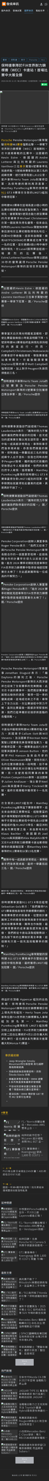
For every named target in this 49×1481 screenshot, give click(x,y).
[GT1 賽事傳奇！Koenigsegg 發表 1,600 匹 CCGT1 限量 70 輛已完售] (12, 1152)
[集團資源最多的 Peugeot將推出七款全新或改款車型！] (9, 1421)
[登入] (41, 4)
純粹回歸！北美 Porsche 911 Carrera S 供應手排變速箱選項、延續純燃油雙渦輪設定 (33, 1242)
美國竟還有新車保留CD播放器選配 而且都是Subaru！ (32, 1448)
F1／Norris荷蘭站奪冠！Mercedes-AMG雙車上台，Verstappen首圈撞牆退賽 (33, 1125)
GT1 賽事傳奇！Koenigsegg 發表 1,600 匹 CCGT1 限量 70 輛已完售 (32, 1152)
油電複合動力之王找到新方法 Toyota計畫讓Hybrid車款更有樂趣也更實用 (33, 1407)
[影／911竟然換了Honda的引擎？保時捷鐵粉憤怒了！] (9, 1296)
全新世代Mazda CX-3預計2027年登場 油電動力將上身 (32, 1380)
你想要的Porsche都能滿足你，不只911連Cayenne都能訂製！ (33, 1212)
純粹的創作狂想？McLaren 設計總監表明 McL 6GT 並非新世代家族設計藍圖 (33, 1138)
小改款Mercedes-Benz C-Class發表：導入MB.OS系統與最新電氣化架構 (33, 1434)
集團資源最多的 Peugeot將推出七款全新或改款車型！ (33, 1421)
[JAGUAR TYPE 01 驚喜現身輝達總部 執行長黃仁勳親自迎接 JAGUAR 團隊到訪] (9, 1394)
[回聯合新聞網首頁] (4, 4)
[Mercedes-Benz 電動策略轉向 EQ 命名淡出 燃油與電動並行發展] (9, 1323)
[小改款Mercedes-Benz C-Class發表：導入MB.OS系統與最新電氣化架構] (9, 1435)
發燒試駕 (17, 10)
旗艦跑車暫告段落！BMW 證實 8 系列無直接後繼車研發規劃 (26, 1080)
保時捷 (14, 59)
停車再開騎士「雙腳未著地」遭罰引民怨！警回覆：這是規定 (33, 1350)
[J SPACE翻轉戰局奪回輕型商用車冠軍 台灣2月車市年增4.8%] (9, 1337)
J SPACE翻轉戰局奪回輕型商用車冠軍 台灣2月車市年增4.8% (33, 1336)
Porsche (33, 59)
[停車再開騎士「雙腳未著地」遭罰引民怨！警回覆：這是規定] (9, 1350)
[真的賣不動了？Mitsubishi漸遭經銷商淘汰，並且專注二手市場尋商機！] (9, 1282)
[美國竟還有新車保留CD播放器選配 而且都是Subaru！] (9, 1448)
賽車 (5, 59)
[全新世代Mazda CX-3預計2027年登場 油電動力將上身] (9, 1380)
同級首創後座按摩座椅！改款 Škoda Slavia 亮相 (25, 1073)
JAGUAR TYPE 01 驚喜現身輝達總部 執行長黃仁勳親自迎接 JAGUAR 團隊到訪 (33, 1394)
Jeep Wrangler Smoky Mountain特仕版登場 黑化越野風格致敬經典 (26, 1064)
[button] (46, 4)
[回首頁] (12, 4)
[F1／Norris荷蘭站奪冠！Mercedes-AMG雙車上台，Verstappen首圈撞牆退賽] (12, 1125)
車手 (23, 59)
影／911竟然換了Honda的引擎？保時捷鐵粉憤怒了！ (33, 1296)
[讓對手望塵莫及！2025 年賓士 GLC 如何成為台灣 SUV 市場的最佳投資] (9, 1310)
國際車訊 (28, 10)
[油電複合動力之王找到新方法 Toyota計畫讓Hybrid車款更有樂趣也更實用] (9, 1408)
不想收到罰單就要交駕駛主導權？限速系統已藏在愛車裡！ (25, 1088)
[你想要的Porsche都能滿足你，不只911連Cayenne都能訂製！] (9, 1212)
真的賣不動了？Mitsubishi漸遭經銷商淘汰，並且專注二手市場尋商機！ (33, 1282)
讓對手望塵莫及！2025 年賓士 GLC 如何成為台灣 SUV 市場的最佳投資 (32, 1309)
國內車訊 (5, 10)
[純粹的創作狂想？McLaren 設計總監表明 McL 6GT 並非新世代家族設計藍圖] (12, 1139)
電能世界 (40, 10)
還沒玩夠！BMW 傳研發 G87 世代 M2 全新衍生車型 (26, 1095)
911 (43, 59)
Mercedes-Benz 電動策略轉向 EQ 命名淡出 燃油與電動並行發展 (32, 1323)
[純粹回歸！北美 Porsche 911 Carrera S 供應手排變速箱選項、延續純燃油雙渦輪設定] (9, 1242)
